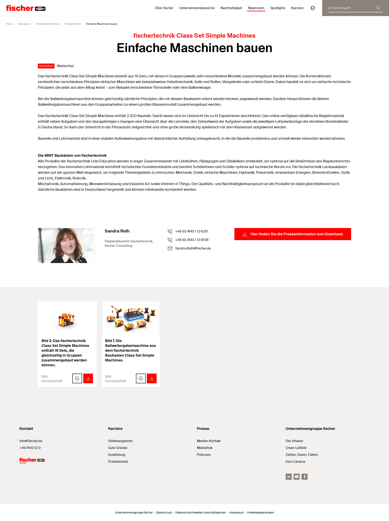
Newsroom (24, 24)
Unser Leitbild (296, 448)
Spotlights (277, 8)
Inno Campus (295, 461)
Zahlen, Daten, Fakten (302, 455)
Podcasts (204, 455)
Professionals (118, 461)
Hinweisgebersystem (260, 512)
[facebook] (304, 477)
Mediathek (205, 448)
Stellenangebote (120, 441)
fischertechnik (73, 24)
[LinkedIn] (289, 477)
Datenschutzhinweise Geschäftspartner (200, 512)
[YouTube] (297, 477)
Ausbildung (116, 455)
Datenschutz (164, 512)
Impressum (236, 512)
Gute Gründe (117, 448)
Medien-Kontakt (209, 441)
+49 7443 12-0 (30, 448)
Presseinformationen (48, 24)
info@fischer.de (30, 441)
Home (9, 24)
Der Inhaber (294, 441)
